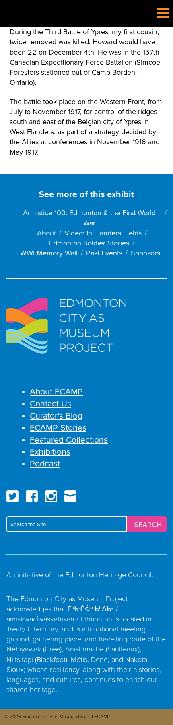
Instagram (51, 496)
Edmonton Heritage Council (108, 574)
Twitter (12, 496)
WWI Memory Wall (49, 253)
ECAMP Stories (58, 427)
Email (70, 496)
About (46, 233)
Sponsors (145, 253)
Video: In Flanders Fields (103, 233)
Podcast (45, 463)
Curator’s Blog (56, 415)
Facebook (32, 496)
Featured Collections (69, 439)
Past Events (104, 253)
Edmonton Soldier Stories (89, 243)
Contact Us (50, 403)
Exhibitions (50, 451)
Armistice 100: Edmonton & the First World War (89, 218)
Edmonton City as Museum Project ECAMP (14, 13)
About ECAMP (56, 391)
